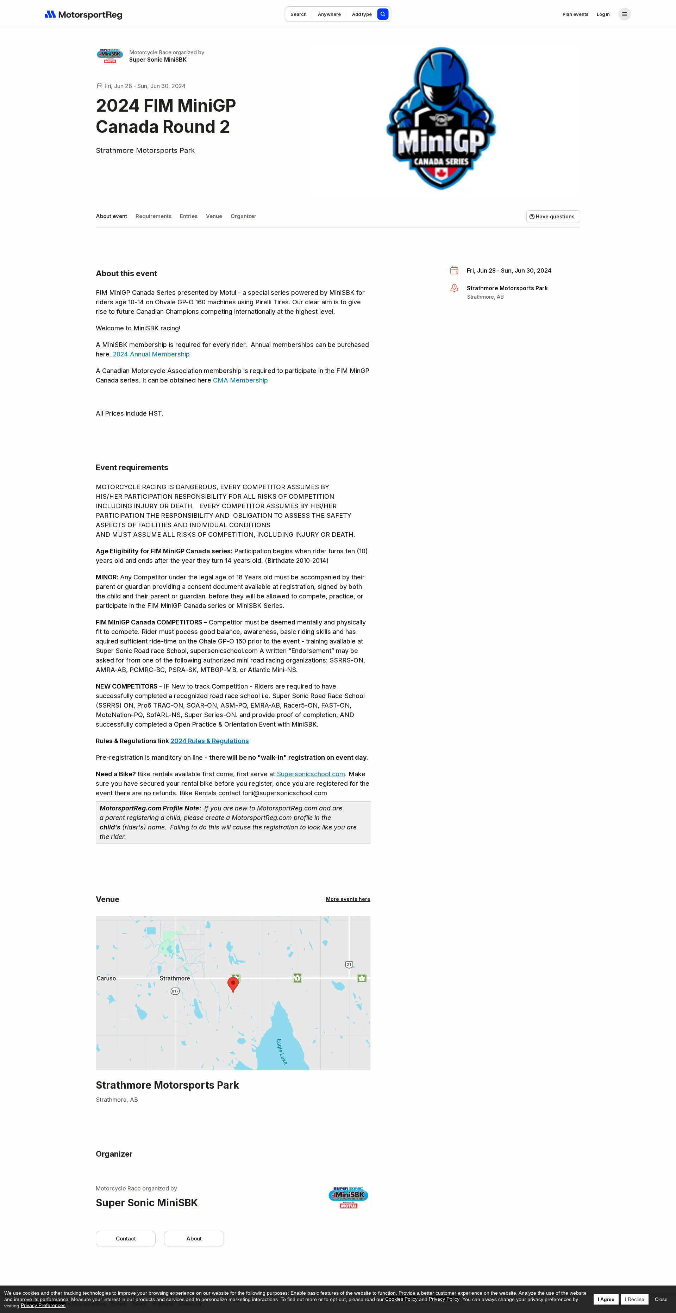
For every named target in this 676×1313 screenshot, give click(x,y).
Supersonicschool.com (311, 774)
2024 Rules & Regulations (209, 741)
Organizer (243, 216)
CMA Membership (240, 380)
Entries (189, 216)
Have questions (555, 216)
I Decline (634, 1299)
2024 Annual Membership (151, 354)
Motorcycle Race (150, 52)
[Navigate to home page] (84, 14)
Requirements (153, 216)
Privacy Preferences (43, 1305)
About (194, 1238)
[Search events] (383, 14)
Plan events (575, 14)
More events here (348, 899)
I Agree (606, 1299)
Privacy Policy (444, 1299)
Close (661, 1299)
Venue (214, 216)
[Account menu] (624, 14)
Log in (603, 14)
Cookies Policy (401, 1299)
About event (111, 216)
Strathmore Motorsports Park (145, 150)
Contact (126, 1238)
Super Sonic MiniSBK (158, 59)
